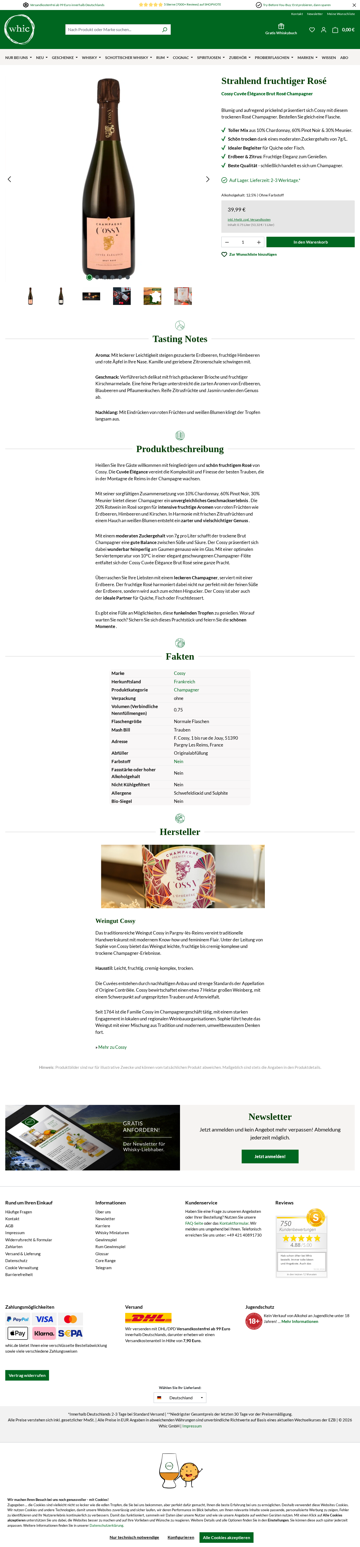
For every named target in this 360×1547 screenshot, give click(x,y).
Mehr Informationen (299, 1321)
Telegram (103, 1267)
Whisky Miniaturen (112, 1232)
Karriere (102, 1225)
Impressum (15, 1232)
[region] (108, 191)
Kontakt (297, 14)
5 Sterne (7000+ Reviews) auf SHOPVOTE (192, 4)
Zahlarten (13, 1246)
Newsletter (315, 14)
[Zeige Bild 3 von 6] (105, 277)
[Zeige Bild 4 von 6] (112, 277)
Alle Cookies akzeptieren (226, 1537)
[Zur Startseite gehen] (32, 29)
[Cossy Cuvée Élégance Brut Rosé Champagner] (108, 179)
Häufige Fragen (18, 1211)
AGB (9, 1225)
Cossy (180, 673)
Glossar (102, 1253)
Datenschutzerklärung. (107, 1525)
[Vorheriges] (9, 178)
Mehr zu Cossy (112, 1047)
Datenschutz (16, 1260)
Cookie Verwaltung (21, 1267)
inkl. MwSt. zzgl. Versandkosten (249, 219)
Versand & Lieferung (23, 1253)
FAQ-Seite (194, 1223)
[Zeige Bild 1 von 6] (89, 277)
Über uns (103, 1211)
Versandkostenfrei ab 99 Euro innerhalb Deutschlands (67, 5)
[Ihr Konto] (323, 29)
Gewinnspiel (106, 1239)
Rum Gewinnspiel (110, 1246)
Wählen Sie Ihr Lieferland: (180, 1387)
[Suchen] (164, 29)
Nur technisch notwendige (134, 1537)
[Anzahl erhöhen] (259, 242)
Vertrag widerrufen (27, 1375)
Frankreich (184, 681)
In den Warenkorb (311, 241)
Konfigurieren (181, 1537)
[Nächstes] (208, 178)
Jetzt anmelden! (270, 1156)
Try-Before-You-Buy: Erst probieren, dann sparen (297, 5)
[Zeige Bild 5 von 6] (120, 277)
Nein (178, 761)
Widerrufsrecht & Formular (28, 1239)
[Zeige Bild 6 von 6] (127, 277)
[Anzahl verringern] (226, 242)
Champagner (186, 690)
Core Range (105, 1260)
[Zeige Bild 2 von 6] (97, 277)
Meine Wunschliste (341, 14)
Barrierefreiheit (19, 1274)
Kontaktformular (234, 1223)
